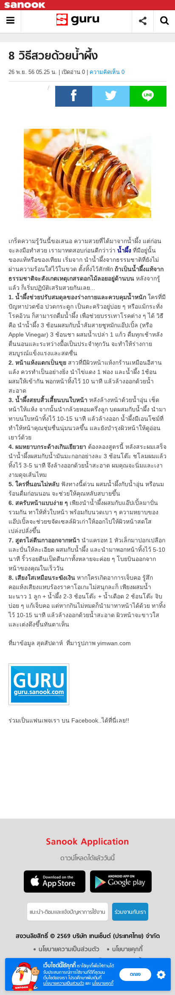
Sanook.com (25, 5)
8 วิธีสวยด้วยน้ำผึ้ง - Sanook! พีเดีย (79, 21)
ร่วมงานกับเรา (130, 912)
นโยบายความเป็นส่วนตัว (63, 983)
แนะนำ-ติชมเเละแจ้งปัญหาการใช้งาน (67, 912)
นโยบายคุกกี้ (102, 983)
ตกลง (135, 974)
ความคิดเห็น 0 (107, 72)
